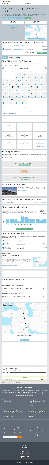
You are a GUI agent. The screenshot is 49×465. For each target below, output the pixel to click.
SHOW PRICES (41, 52)
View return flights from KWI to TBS (9, 113)
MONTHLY (5, 57)
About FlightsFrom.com (24, 453)
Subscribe (19, 436)
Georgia (3, 382)
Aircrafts (23, 18)
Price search (28, 18)
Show (40, 136)
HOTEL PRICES (24, 172)
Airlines (19, 18)
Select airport (24, 445)
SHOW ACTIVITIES (24, 179)
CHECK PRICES (24, 339)
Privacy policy (24, 451)
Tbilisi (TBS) (9, 382)
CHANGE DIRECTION (13, 25)
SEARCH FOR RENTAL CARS (24, 165)
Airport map (24, 447)
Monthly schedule (5, 18)
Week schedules (12, 18)
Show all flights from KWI (7, 157)
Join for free (24, 377)
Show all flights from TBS (23, 190)
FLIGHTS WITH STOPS (29, 52)
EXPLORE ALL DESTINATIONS (9, 265)
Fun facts (24, 449)
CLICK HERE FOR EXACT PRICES (24, 228)
